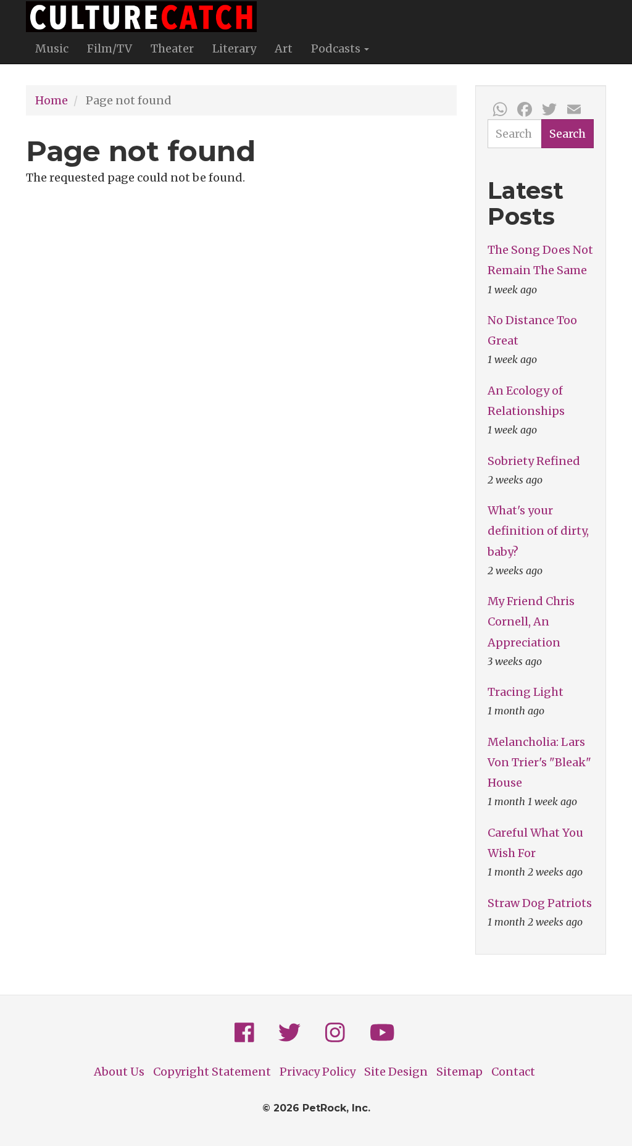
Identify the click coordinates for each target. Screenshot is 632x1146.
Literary (234, 48)
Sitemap (459, 1071)
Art (284, 48)
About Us (119, 1071)
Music (52, 48)
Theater (172, 48)
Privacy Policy (318, 1071)
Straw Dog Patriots (540, 903)
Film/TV (109, 48)
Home (51, 100)
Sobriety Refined (534, 461)
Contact (513, 1071)
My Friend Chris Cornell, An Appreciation (531, 621)
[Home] (146, 16)
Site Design (396, 1071)
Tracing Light (525, 692)
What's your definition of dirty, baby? (538, 530)
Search (567, 134)
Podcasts (337, 48)
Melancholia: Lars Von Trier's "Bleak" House (539, 762)
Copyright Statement (212, 1071)
